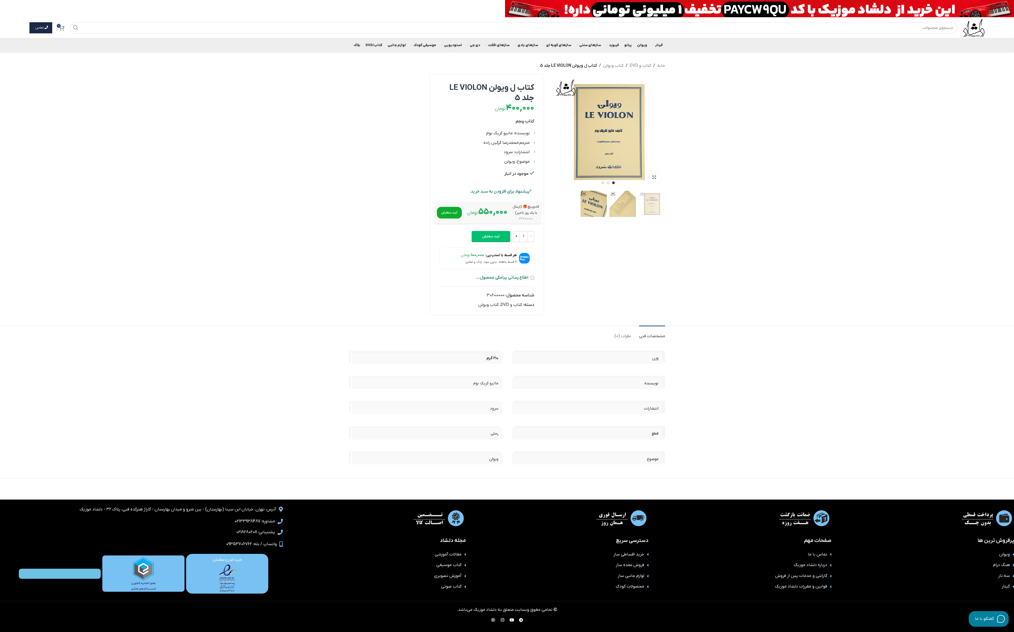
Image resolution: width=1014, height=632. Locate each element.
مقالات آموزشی (448, 554)
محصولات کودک (630, 586)
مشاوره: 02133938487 (255, 521)
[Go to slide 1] (613, 182)
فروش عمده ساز (630, 565)
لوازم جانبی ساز (631, 575)
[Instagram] (502, 620)
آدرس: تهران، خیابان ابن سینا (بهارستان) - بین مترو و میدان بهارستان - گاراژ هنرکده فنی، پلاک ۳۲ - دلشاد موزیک (178, 509)
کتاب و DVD (640, 65)
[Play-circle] (493, 620)
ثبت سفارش (491, 236)
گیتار (1006, 586)
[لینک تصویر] (227, 573)
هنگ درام (1001, 565)
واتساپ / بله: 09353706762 (251, 544)
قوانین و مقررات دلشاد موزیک (801, 586)
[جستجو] (76, 28)
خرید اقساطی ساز (628, 554)
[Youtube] (512, 620)
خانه (661, 65)
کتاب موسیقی (449, 565)
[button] (449, 213)
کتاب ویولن (613, 65)
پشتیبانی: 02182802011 (255, 532)
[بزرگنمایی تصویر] (654, 177)
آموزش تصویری (448, 575)
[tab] (652, 334)
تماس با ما (817, 554)
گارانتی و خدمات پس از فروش (801, 575)
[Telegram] (521, 620)
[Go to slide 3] (603, 182)
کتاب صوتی (451, 586)
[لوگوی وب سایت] (974, 27)
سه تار (1004, 575)
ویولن (1004, 554)
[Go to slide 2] (608, 182)
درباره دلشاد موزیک (810, 565)
